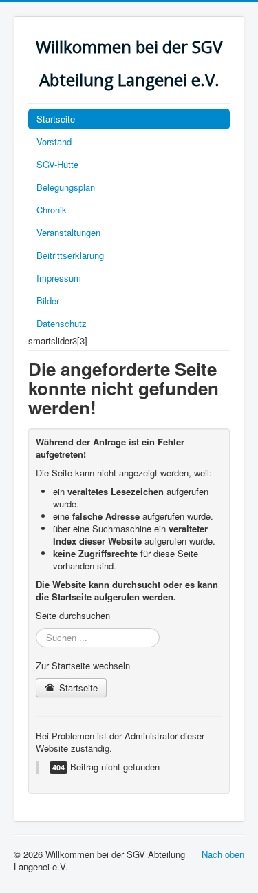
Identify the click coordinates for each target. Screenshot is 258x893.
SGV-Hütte (57, 164)
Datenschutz (61, 323)
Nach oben (223, 854)
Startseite (55, 118)
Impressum (58, 277)
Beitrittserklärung (70, 255)
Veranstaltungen (68, 232)
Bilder (47, 300)
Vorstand (54, 141)
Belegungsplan (65, 186)
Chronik (51, 209)
